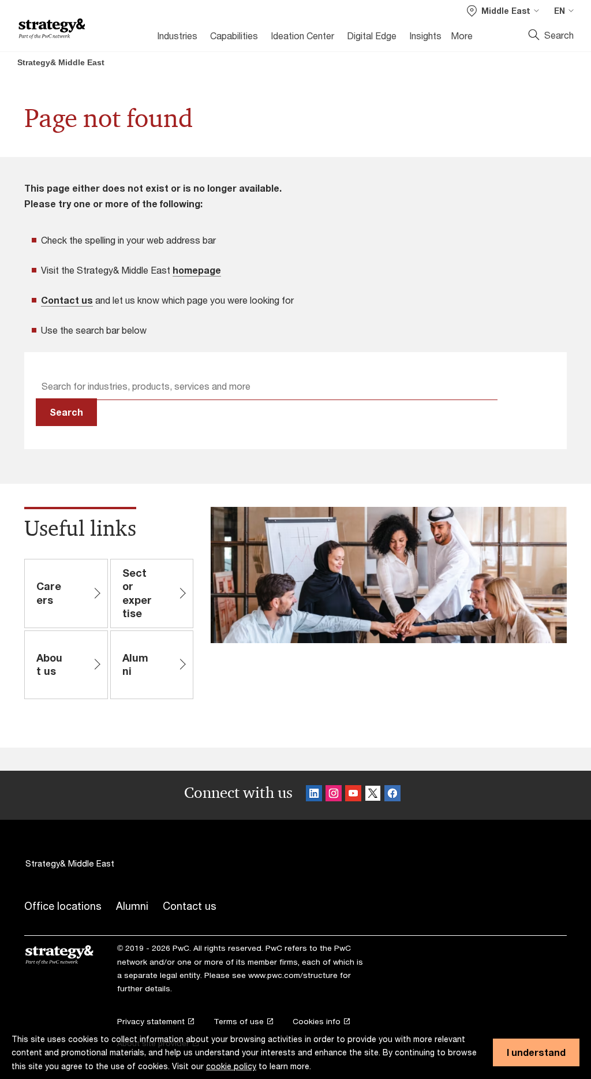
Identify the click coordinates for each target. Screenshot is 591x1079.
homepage (197, 269)
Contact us (67, 299)
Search (559, 34)
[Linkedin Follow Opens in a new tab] (314, 795)
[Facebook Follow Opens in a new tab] (392, 795)
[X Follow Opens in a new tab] (373, 795)
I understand (536, 1052)
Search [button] (66, 411)
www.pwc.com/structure (293, 975)
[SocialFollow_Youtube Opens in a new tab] (353, 795)
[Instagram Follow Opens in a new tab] (334, 795)
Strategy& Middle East (60, 62)
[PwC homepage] (52, 28)
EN (559, 11)
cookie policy (231, 1066)
